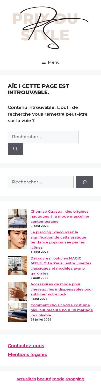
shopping (75, 378)
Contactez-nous (26, 345)
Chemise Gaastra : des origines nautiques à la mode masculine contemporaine (60, 216)
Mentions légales (27, 354)
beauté (44, 378)
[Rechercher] (15, 149)
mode (58, 378)
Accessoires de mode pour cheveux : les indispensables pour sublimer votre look (62, 289)
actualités (26, 378)
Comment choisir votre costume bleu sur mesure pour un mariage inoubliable (62, 310)
